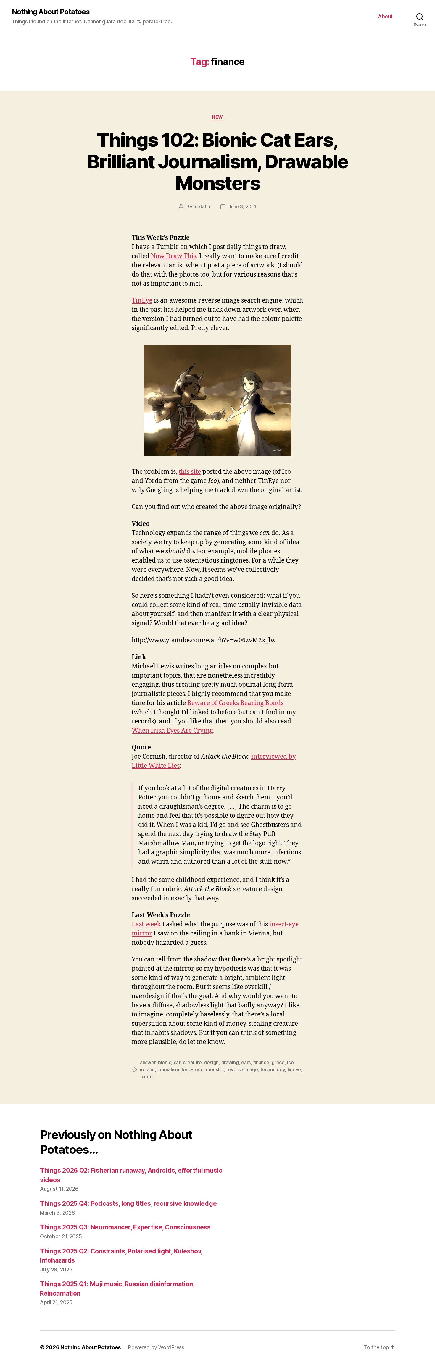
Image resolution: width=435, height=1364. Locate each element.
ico (290, 1062)
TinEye (142, 301)
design (211, 1062)
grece (278, 1062)
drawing (230, 1062)
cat (177, 1062)
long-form (193, 1069)
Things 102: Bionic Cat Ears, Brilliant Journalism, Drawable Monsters (217, 161)
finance (261, 1062)
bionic (164, 1062)
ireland (147, 1069)
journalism (168, 1069)
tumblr (147, 1076)
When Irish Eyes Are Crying (172, 731)
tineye (294, 1069)
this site (190, 472)
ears (246, 1062)
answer (147, 1062)
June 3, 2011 (242, 206)
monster (215, 1069)
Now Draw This (173, 256)
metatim (203, 206)
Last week (146, 924)
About (385, 16)
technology (272, 1069)
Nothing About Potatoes (51, 11)
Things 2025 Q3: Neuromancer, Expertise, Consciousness (125, 1227)
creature (192, 1062)
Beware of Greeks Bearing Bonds (235, 703)
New (217, 117)
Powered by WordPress (156, 1347)
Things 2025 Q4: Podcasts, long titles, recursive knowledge (128, 1203)
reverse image (242, 1069)
